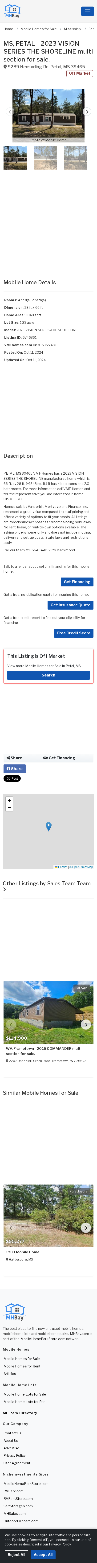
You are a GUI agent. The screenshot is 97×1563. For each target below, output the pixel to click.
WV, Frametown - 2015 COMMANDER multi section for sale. (43, 1051)
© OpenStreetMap (81, 867)
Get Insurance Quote (70, 605)
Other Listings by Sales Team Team (47, 883)
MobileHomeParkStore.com (42, 1339)
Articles (10, 1374)
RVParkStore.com (18, 1499)
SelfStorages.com (18, 1506)
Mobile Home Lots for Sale (25, 1394)
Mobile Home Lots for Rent (25, 1402)
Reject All (16, 1554)
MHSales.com (15, 1514)
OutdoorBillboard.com (21, 1521)
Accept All (43, 1554)
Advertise (11, 1448)
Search (48, 675)
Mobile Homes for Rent (22, 1366)
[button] (48, 115)
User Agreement (17, 1463)
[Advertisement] (48, 219)
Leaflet (62, 867)
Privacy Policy (14, 1456)
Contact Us (12, 1433)
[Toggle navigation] (87, 11)
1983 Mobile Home (22, 1252)
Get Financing (77, 582)
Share (16, 758)
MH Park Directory (20, 1413)
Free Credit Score (73, 633)
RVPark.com (14, 1491)
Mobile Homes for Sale (22, 1359)
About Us (11, 1441)
